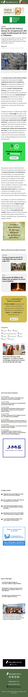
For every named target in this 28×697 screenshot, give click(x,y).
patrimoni (4, 255)
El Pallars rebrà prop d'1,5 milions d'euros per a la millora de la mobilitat (13, 416)
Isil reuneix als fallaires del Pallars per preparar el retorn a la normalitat (13, 279)
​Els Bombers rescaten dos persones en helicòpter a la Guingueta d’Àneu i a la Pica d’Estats (12, 589)
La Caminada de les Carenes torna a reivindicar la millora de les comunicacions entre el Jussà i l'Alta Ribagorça (13, 432)
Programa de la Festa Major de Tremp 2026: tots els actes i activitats (13, 494)
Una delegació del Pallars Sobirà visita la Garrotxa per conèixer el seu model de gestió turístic (13, 410)
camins (4, 339)
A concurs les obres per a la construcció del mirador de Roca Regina (14, 426)
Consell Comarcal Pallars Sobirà (9, 333)
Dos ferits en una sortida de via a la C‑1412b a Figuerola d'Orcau (11, 596)
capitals (15, 330)
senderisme (11, 339)
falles (3, 275)
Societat (4, 330)
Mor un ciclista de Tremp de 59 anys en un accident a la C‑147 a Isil (13, 500)
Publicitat (4, 691)
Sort (10, 330)
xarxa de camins (12, 336)
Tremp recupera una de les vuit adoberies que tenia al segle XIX (12, 259)
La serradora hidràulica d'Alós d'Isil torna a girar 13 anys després (12, 519)
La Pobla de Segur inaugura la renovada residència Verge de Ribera (11, 583)
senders (4, 336)
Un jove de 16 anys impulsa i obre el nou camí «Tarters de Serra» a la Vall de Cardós (13, 507)
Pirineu (20, 336)
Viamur (20, 333)
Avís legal (20, 691)
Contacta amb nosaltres (12, 691)
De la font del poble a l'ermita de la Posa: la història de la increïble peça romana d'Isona (14, 421)
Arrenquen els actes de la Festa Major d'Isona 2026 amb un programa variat (13, 513)
